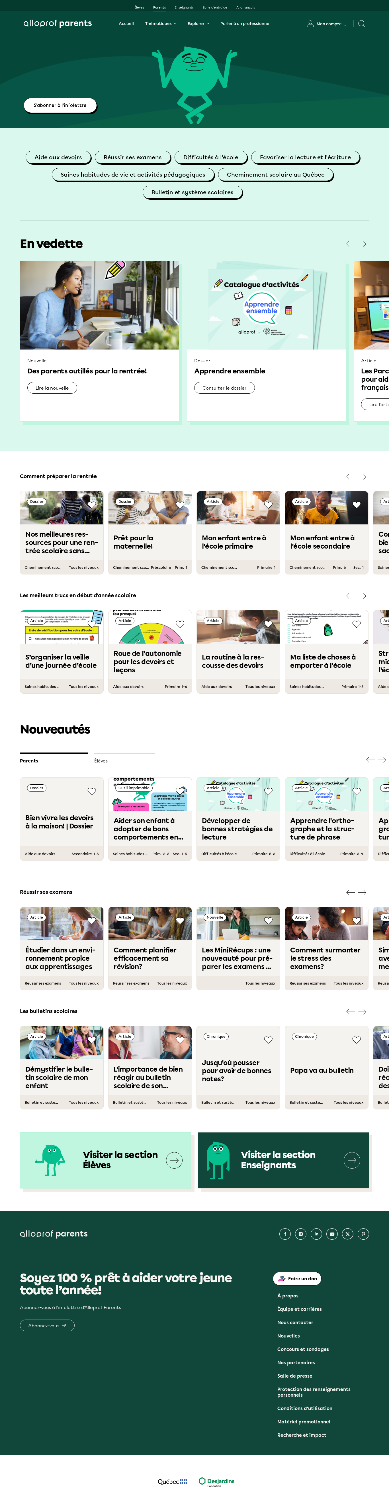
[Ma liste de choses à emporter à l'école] (326, 651)
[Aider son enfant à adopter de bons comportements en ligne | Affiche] (150, 819)
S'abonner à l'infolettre (60, 105)
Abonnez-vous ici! (47, 1325)
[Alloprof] (58, 24)
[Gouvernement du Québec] (172, 1481)
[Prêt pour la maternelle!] (150, 532)
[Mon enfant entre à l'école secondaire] (326, 532)
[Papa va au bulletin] (326, 1067)
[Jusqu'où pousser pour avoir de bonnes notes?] (238, 1067)
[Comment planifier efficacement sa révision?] (150, 948)
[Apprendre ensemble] (266, 341)
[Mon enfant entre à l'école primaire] (238, 532)
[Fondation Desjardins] (216, 1482)
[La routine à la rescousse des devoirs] (238, 651)
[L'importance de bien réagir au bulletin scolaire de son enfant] (150, 1067)
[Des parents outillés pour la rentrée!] (99, 341)
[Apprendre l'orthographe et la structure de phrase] (326, 819)
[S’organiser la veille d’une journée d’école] (61, 651)
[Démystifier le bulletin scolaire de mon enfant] (61, 1067)
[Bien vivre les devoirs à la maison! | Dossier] (61, 819)
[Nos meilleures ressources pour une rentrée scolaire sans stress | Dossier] (61, 532)
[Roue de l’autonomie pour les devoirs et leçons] (150, 651)
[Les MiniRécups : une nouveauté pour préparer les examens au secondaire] (238, 948)
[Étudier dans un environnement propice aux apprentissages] (61, 948)
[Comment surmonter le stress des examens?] (326, 948)
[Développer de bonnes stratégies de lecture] (238, 819)
